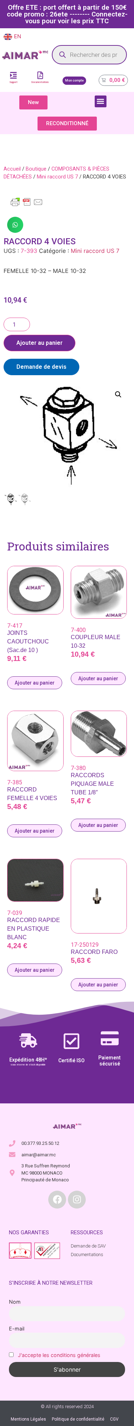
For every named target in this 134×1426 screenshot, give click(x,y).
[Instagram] (77, 1200)
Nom (15, 1302)
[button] (100, 101)
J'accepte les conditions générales (59, 1355)
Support (13, 82)
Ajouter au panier (39, 342)
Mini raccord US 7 (57, 176)
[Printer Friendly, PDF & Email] (26, 205)
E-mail (16, 1328)
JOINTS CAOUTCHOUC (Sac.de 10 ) (28, 641)
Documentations (40, 82)
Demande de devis (41, 366)
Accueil (12, 169)
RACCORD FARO (94, 952)
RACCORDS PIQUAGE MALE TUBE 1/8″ (92, 783)
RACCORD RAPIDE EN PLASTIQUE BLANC (33, 928)
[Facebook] (57, 1200)
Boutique (36, 169)
